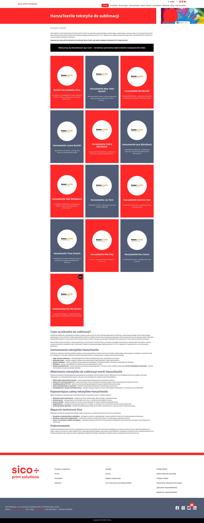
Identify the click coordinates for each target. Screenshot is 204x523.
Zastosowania (134, 5)
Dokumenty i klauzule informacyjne (169, 483)
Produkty (113, 5)
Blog (172, 5)
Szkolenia (165, 5)
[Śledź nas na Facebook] (177, 508)
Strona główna (54, 28)
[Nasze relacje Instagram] (183, 508)
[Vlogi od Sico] (189, 508)
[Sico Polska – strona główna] (27, 4)
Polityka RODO (162, 469)
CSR (176, 5)
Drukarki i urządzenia (62, 469)
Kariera (108, 474)
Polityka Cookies (162, 478)
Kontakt (182, 5)
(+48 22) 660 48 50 (18, 509)
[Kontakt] (191, 505)
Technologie (123, 5)
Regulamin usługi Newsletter (167, 492)
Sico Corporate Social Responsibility (118, 483)
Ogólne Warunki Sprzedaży (166, 474)
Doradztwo (157, 5)
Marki (143, 5)
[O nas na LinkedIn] (195, 508)
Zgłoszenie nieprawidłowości (167, 487)
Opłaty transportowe (113, 478)
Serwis (148, 5)
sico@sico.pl (39, 509)
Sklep (105, 5)
